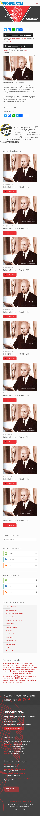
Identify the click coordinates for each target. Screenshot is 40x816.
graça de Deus (31, 669)
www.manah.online (17, 750)
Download (23, 38)
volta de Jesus (18, 682)
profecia (28, 676)
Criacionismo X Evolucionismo (14, 613)
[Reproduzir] (6, 35)
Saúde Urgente (10, 644)
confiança (17, 665)
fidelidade (12, 669)
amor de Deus (8, 663)
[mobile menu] (37, 3)
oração (27, 671)
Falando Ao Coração (12, 627)
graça (24, 669)
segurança (7, 680)
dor (36, 667)
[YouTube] (21, 809)
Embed (11, 40)
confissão (5, 667)
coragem (24, 667)
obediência (21, 671)
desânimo (32, 667)
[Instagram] (24, 809)
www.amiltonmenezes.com (15, 751)
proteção (34, 676)
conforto (11, 667)
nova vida (14, 671)
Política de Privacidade (15, 801)
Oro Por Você (10, 634)
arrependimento (24, 663)
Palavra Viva (9, 637)
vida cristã (30, 680)
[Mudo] (25, 35)
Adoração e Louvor (11, 610)
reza (17, 678)
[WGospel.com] (11, 2)
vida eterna (7, 682)
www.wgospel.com (18, 746)
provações (5, 678)
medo (9, 671)
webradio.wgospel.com (17, 753)
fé (16, 669)
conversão (17, 667)
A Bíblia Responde (11, 606)
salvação (25, 678)
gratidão (20, 669)
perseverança (6, 676)
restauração (12, 678)
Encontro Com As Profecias (14, 620)
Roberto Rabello (11, 640)
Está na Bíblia (10, 623)
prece (14, 675)
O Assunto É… (10, 630)
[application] (18, 35)
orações (15, 673)
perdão (28, 673)
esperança (6, 669)
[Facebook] (19, 809)
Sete (7, 647)
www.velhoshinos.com (19, 748)
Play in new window (14, 38)
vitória (12, 682)
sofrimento (15, 680)
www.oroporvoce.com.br (20, 744)
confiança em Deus (28, 665)
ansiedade (16, 663)
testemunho (22, 680)
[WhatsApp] (16, 809)
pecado (22, 674)
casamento (30, 663)
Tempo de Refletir (11, 651)
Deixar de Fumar (11, 617)
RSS (11, 41)
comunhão (8, 665)
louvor (5, 671)
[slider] (29, 35)
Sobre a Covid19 (27, 801)
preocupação (21, 676)
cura (28, 667)
